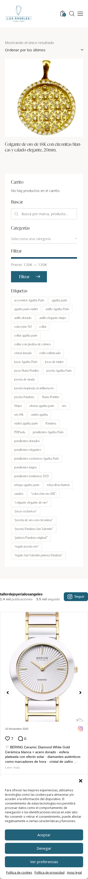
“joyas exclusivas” (25, 511)
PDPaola (19, 432)
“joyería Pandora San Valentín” (33, 529)
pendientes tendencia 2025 (31, 476)
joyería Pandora (24, 397)
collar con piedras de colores (32, 344)
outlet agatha (39, 414)
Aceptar (44, 834)
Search (16, 214)
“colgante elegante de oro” (31, 502)
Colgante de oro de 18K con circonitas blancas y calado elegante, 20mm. (43, 147)
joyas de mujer (54, 362)
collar (42, 326)
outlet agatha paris (26, 423)
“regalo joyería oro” (26, 546)
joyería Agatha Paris (59, 370)
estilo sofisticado (50, 353)
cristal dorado (23, 353)
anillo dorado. (23, 318)
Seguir (79, 596)
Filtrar (24, 276)
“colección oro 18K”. (43, 493)
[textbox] (44, 239)
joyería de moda (24, 379)
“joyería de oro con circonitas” (33, 520)
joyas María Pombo (26, 370)
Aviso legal (74, 872)
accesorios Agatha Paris (29, 300)
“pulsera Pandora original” (31, 537)
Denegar (44, 848)
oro (64, 405)
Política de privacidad (49, 872)
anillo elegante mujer (52, 318)
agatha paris (59, 300)
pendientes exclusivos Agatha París (36, 458)
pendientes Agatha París (48, 432)
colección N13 (23, 326)
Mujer (18, 405)
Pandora (50, 423)
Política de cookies (19, 872)
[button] (80, 780)
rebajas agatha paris (26, 485)
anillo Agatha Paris (57, 309)
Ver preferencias (44, 861)
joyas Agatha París (25, 362)
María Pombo (50, 397)
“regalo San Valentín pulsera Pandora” (38, 555)
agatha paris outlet (26, 309)
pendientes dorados (27, 441)
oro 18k (18, 414)
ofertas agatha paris (41, 405)
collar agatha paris (25, 335)
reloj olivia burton (58, 485)
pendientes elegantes (27, 449)
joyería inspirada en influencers (34, 388)
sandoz (18, 493)
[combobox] (44, 239)
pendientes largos (25, 467)
